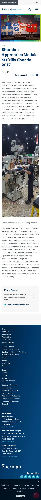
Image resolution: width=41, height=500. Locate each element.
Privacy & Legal (7, 393)
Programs (5, 331)
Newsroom (6, 370)
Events (37, 2)
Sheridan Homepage (9, 2)
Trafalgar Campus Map (9, 456)
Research (5, 378)
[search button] (30, 9)
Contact (5, 404)
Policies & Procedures (10, 390)
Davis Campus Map (8, 427)
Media (4, 365)
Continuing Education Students (14, 352)
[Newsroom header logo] (11, 9)
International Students (10, 349)
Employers (6, 363)
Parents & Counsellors (10, 355)
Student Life (6, 337)
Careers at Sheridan (9, 385)
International (6, 340)
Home (4, 329)
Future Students (8, 347)
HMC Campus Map (8, 441)
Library (4, 375)
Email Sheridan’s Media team (18, 305)
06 (4, 46)
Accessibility (6, 388)
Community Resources (10, 401)
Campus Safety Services (11, 399)
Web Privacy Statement (11, 396)
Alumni (4, 357)
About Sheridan (8, 342)
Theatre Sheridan (8, 381)
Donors (4, 360)
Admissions (6, 334)
